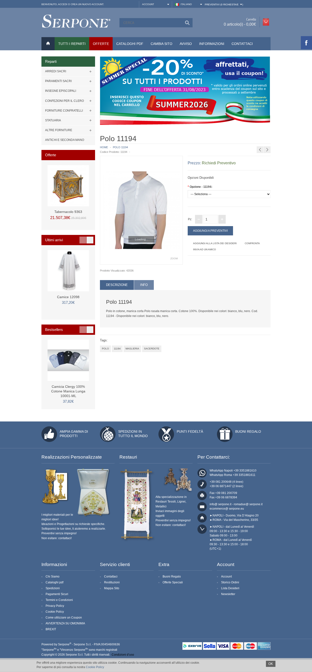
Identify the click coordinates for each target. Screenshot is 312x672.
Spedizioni (53, 588)
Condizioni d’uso (123, 654)
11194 (117, 348)
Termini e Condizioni (59, 600)
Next (90, 240)
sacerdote (151, 348)
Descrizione (117, 285)
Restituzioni (112, 582)
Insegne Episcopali (60, 91)
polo (105, 348)
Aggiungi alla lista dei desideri (215, 243)
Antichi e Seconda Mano (64, 140)
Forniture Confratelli (64, 110)
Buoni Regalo (248, 431)
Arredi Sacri (55, 71)
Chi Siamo (52, 576)
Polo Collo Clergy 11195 (274, 138)
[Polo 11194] (141, 210)
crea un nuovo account (87, 4)
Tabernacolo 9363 (68, 212)
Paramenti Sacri (58, 81)
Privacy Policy (55, 606)
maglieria (132, 348)
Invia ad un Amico (204, 249)
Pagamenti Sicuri (57, 594)
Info (144, 285)
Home (104, 147)
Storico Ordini (230, 582)
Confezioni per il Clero (64, 101)
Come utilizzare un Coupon (64, 617)
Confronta (252, 243)
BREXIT (51, 629)
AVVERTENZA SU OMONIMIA (65, 623)
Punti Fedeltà (190, 431)
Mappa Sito (111, 588)
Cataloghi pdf (54, 582)
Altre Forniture (58, 130)
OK (270, 664)
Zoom (174, 258)
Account (226, 576)
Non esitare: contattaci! (56, 538)
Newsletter (228, 594)
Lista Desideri (230, 588)
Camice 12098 (68, 297)
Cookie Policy (55, 611)
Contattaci (242, 44)
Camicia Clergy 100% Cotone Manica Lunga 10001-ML (68, 391)
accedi (62, 4)
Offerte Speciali (173, 582)
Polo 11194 (120, 147)
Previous (82, 240)
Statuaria (53, 120)
